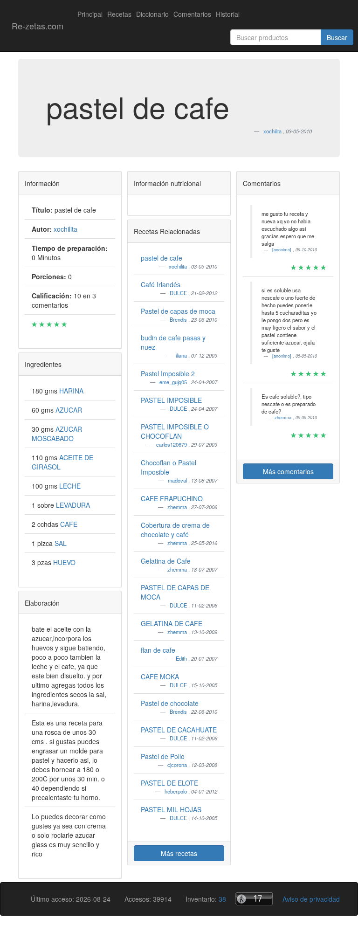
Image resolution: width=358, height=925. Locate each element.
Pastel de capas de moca (178, 311)
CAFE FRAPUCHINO (172, 498)
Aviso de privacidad (311, 899)
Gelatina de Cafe (166, 561)
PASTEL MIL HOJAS (171, 809)
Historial (228, 14)
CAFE (68, 524)
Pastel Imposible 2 (168, 373)
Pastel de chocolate (170, 703)
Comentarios (192, 14)
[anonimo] (282, 250)
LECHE (70, 485)
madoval (178, 480)
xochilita (178, 266)
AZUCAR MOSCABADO (57, 433)
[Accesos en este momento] (254, 898)
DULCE (179, 293)
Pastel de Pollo (163, 756)
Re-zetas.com (37, 26)
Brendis (179, 319)
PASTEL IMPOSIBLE (171, 400)
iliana (182, 355)
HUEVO (64, 562)
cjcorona (177, 764)
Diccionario (152, 14)
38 (222, 899)
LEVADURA (73, 505)
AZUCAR (68, 409)
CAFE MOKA (160, 676)
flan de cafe (158, 650)
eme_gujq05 (173, 382)
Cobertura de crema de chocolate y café (175, 529)
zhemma (177, 507)
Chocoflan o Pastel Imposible (168, 467)
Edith (182, 658)
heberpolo (176, 791)
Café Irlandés (160, 284)
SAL (61, 543)
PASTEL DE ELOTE (169, 782)
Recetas (119, 14)
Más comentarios (288, 471)
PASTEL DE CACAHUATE (179, 729)
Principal (90, 14)
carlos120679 (172, 444)
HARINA (71, 390)
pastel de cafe (161, 257)
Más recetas (179, 853)
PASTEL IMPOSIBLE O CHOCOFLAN (175, 431)
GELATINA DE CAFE (171, 623)
